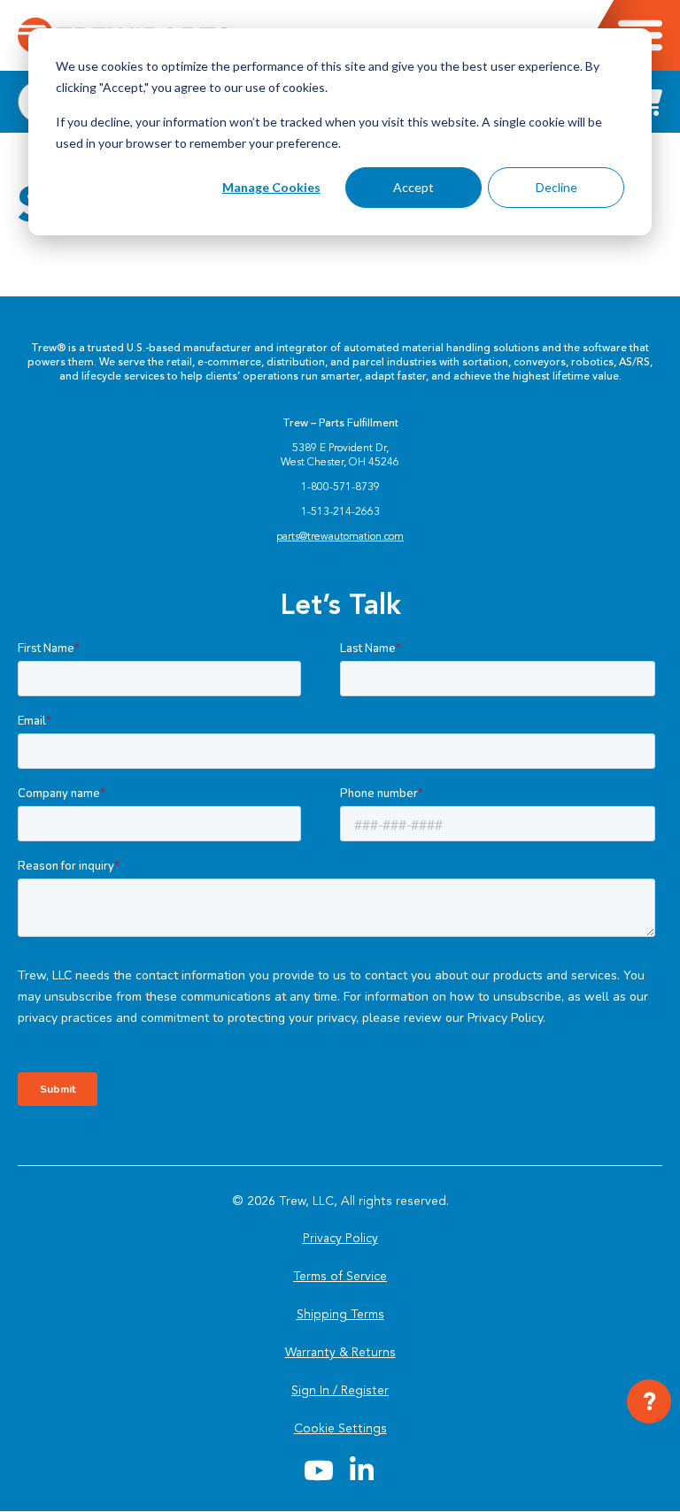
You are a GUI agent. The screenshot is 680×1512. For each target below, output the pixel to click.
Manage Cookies (271, 187)
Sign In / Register (340, 1390)
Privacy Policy (340, 1238)
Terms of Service (340, 1276)
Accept (413, 187)
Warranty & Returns (340, 1352)
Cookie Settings (340, 1428)
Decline (556, 187)
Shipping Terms (340, 1314)
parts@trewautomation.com (340, 536)
